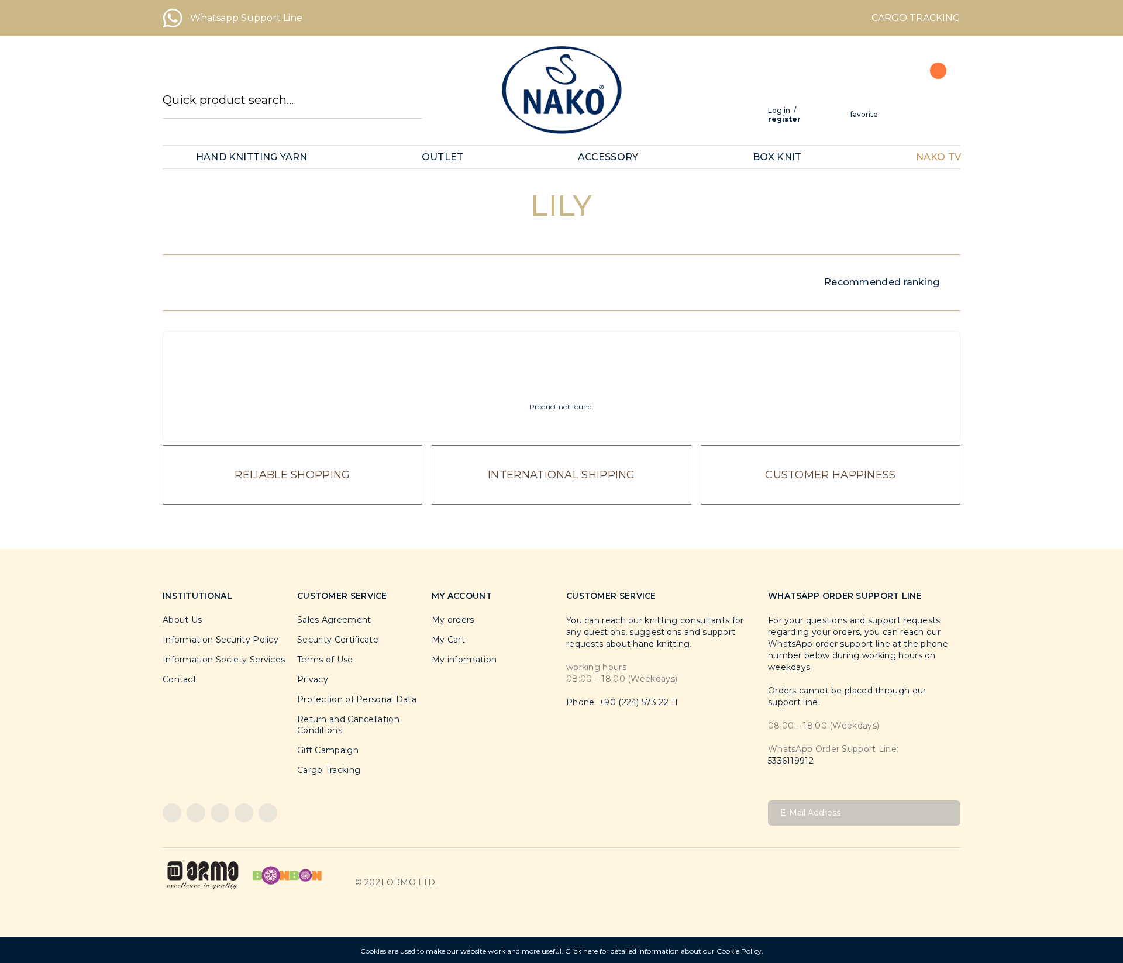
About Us (182, 620)
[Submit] (947, 813)
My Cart (448, 639)
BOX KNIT (777, 157)
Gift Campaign (328, 750)
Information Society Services (224, 659)
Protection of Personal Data (356, 699)
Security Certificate (337, 639)
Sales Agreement (334, 620)
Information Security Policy (220, 639)
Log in (779, 110)
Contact (180, 679)
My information (464, 659)
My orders (453, 620)
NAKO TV (938, 157)
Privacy (312, 679)
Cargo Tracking (328, 770)
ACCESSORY (608, 157)
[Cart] (931, 97)
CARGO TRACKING (915, 17)
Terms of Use (325, 659)
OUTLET (442, 157)
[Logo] (561, 90)
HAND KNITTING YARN (252, 157)
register (784, 119)
